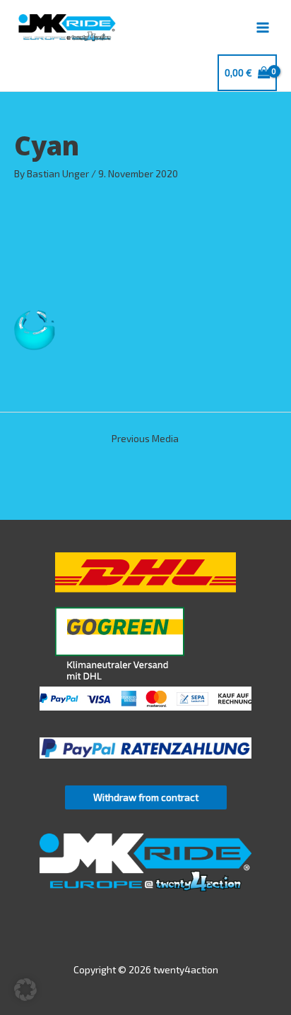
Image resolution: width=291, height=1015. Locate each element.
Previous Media (145, 438)
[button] (25, 989)
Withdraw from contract (145, 797)
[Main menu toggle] (263, 27)
